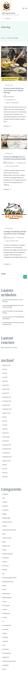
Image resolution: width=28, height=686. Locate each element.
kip (3, 573)
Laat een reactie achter (12, 102)
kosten (4, 585)
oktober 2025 (6, 405)
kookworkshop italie (8, 581)
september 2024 (7, 456)
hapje (4, 541)
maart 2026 (6, 385)
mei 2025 (5, 425)
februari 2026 (6, 389)
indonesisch (6, 557)
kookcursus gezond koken (10, 577)
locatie (4, 601)
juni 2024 (5, 468)
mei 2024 (5, 472)
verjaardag (5, 665)
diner (4, 533)
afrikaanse (5, 494)
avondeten (6, 510)
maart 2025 (6, 433)
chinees (5, 526)
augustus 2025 (7, 413)
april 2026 (5, 381)
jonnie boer (6, 565)
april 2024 (5, 476)
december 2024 (7, 444)
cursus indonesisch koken (9, 530)
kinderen (5, 569)
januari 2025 (6, 440)
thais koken (6, 649)
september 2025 (7, 409)
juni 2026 (5, 373)
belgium (5, 514)
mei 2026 (5, 377)
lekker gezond (6, 593)
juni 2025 (5, 421)
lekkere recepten (7, 597)
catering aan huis (7, 522)
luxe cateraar (6, 605)
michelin (5, 617)
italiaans (5, 561)
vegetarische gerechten (9, 661)
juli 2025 (5, 417)
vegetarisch (6, 657)
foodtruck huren (7, 537)
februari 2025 (6, 436)
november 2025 (7, 401)
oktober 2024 (6, 452)
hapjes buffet (6, 545)
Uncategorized (8, 85)
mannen (5, 609)
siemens (5, 633)
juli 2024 (5, 464)
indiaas (4, 549)
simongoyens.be (8, 13)
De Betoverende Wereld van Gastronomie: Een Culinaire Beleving (13, 90)
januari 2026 (6, 393)
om (3, 621)
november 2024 (7, 448)
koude (4, 589)
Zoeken (3, 273)
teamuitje (5, 641)
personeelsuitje (7, 625)
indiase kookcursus (8, 553)
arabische (5, 506)
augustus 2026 (7, 365)
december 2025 (7, 397)
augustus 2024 (7, 460)
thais (4, 645)
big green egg (6, 518)
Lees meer (6, 126)
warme (4, 669)
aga (4, 498)
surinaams (5, 637)
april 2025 (5, 429)
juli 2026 (5, 369)
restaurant (5, 629)
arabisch (5, 502)
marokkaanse (6, 613)
